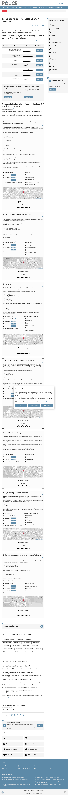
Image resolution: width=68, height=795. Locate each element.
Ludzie (62, 7)
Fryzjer (53, 66)
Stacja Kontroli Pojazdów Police (25, 768)
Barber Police (31, 738)
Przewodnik (57, 7)
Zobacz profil (14, 321)
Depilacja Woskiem (56, 49)
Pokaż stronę (14, 177)
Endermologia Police (32, 754)
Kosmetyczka (54, 69)
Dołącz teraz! (52, 89)
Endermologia (54, 45)
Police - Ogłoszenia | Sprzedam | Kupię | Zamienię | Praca (32, 11)
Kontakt (25, 790)
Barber (53, 62)
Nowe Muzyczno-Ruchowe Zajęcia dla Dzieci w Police (14, 777)
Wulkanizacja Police (7, 768)
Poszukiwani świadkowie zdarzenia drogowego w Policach (14, 781)
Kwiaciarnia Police (54, 765)
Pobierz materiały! (28, 97)
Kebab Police (53, 768)
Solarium (53, 25)
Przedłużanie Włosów (56, 28)
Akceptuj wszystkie (46, 405)
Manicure (54, 59)
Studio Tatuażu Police (32, 749)
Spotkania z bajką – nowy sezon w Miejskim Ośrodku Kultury (48, 777)
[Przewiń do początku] (65, 792)
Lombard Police (38, 765)
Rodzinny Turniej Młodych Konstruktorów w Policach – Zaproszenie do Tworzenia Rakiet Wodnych (50, 782)
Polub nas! (40, 725)
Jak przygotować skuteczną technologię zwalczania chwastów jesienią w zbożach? (17, 785)
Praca (25, 7)
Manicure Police (9, 738)
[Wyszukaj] (64, 3)
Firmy (16, 7)
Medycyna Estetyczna (56, 42)
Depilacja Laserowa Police (11, 749)
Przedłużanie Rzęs (55, 32)
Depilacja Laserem (55, 55)
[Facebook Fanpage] (58, 3)
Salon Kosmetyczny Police (33, 743)
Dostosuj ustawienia (34, 405)
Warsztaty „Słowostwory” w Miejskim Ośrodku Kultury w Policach (16, 779)
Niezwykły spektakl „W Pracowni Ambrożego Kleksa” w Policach (49, 784)
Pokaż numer (14, 249)
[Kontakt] (61, 3)
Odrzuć (21, 405)
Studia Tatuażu (55, 52)
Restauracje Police (38, 768)
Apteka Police (22, 765)
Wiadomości (7, 7)
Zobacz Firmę (39, 50)
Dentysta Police (6, 765)
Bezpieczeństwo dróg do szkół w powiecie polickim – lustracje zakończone (50, 779)
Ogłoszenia (20, 7)
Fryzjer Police (9, 743)
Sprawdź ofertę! (8, 97)
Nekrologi (35, 7)
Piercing (53, 35)
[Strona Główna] (3, 7)
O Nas (29, 790)
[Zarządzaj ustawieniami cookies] (3, 792)
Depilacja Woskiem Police (11, 754)
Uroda (50, 22)
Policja (12, 7)
